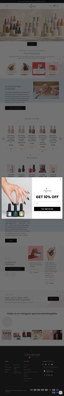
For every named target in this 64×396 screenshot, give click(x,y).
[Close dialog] (60, 179)
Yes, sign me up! (47, 209)
